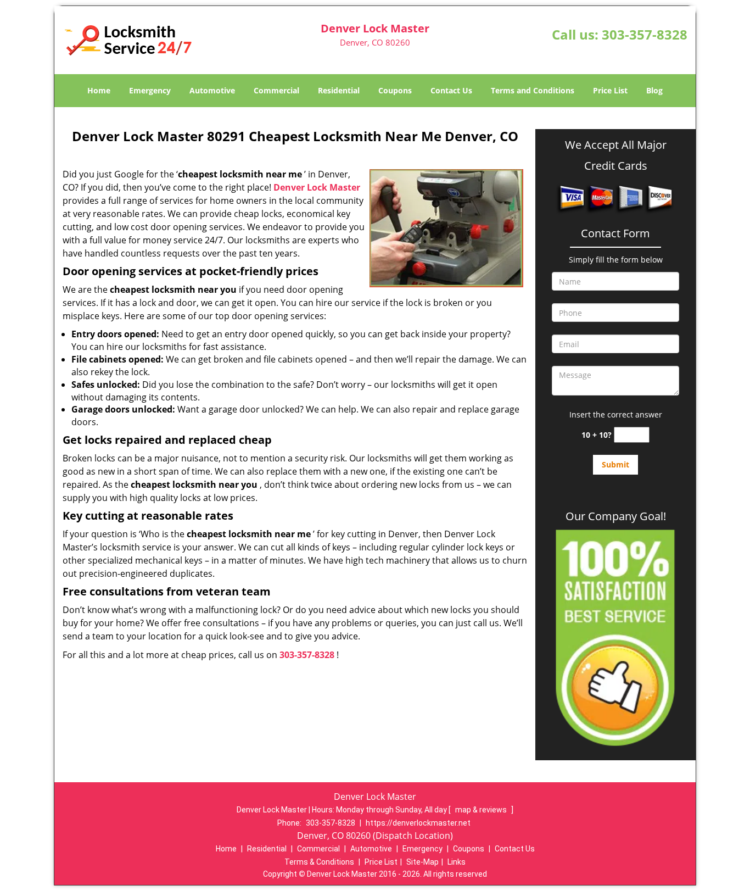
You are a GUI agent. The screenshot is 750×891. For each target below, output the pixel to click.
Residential (339, 90)
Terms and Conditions (532, 90)
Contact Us (451, 90)
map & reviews (481, 809)
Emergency (150, 90)
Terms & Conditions (319, 861)
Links (456, 861)
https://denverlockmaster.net (418, 822)
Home (98, 90)
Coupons (395, 90)
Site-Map (422, 861)
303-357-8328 (644, 34)
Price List (610, 90)
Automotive (212, 90)
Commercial (276, 90)
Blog (654, 90)
